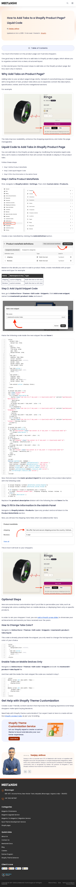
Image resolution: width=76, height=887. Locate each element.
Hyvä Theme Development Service (14, 822)
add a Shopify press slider (48, 617)
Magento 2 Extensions (9, 811)
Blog (3, 847)
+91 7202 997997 (11, 798)
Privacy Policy (70, 884)
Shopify (43, 33)
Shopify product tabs (13, 716)
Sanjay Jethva (14, 29)
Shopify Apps (6, 825)
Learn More (14, 739)
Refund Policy (52, 882)
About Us (5, 836)
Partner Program (7, 854)
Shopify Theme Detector (10, 858)
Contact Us (5, 840)
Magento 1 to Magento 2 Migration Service (16, 818)
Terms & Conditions (68, 882)
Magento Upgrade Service (10, 815)
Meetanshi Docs (7, 844)
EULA (59, 882)
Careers (4, 851)
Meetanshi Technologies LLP (26, 883)
